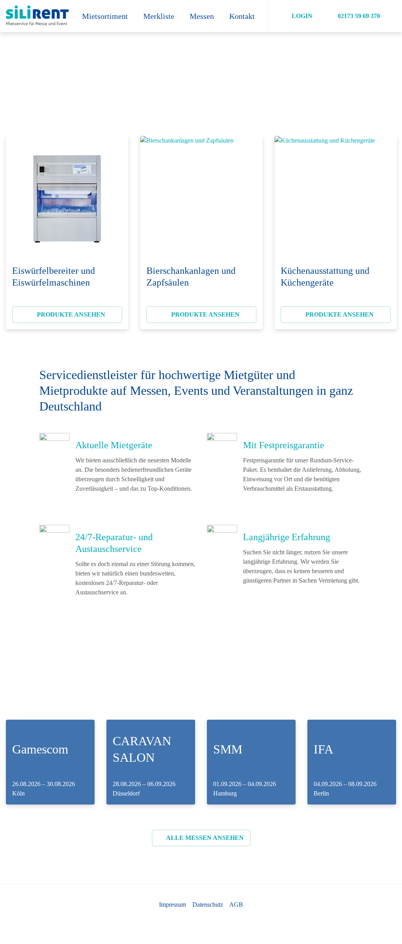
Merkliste (158, 16)
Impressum (172, 904)
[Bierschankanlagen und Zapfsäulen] (201, 197)
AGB (236, 904)
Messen (202, 16)
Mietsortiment (105, 16)
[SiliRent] (37, 16)
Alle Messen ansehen (204, 837)
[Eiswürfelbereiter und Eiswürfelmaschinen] (67, 197)
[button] (297, 16)
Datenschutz (207, 904)
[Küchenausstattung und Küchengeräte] (335, 197)
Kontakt (242, 16)
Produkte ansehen (70, 314)
